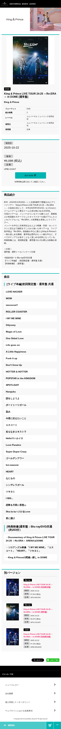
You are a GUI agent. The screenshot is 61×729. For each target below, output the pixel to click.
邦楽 (11, 674)
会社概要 (9, 693)
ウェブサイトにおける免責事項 (19, 711)
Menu (57, 4)
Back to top (57, 725)
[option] (30, 60)
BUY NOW (50, 725)
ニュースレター (12, 685)
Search (50, 4)
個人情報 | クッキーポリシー (17, 702)
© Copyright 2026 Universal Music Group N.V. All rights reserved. (31, 719)
